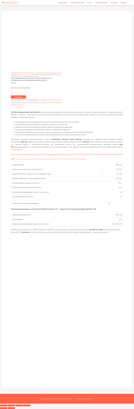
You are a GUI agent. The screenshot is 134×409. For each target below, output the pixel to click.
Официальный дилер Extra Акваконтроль (60, 398)
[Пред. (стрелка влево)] (3, 408)
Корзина (123, 3)
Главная (13, 72)
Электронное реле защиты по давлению (29, 72)
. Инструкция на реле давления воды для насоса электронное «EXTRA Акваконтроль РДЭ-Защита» (48, 159)
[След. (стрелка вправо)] (11, 408)
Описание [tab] (18, 107)
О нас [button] (89, 3)
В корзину (18, 97)
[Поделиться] (19, 405)
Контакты (114, 3)
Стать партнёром (102, 3)
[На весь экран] (11, 405)
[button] (130, 3)
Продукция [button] (62, 3)
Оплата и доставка (78, 3)
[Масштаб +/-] (3, 405)
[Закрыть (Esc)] (26, 405)
